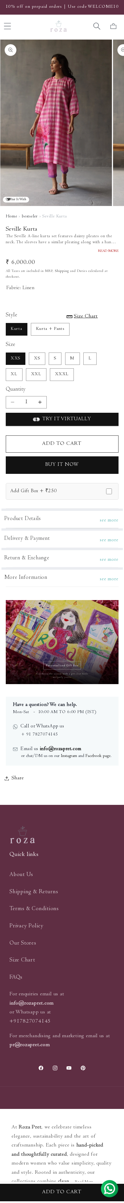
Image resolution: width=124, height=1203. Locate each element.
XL (14, 374)
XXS (15, 359)
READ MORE (108, 251)
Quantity (16, 390)
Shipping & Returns (34, 892)
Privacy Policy (27, 926)
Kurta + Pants (50, 329)
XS (37, 359)
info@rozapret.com (59, 749)
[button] (97, 26)
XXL (36, 374)
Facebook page (97, 756)
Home (11, 216)
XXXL (62, 374)
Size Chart (22, 960)
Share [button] (18, 778)
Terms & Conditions (34, 909)
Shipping (62, 271)
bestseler (30, 216)
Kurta (16, 329)
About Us (21, 875)
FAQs (16, 978)
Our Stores (23, 944)
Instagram (69, 756)
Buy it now (62, 465)
